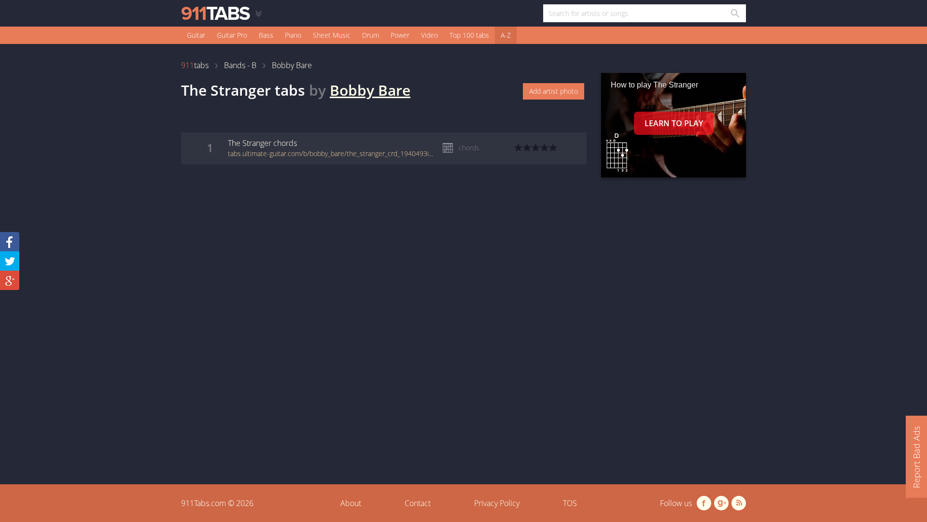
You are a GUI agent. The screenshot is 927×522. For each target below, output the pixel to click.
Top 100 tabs (469, 35)
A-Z (506, 35)
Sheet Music (332, 35)
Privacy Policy (497, 503)
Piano (293, 35)
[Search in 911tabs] (734, 13)
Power (400, 35)
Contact (418, 503)
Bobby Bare (370, 90)
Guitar (196, 35)
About (350, 503)
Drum (370, 35)
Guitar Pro (232, 35)
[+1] (9, 280)
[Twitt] (9, 261)
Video (429, 35)
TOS (570, 503)
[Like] (9, 241)
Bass (266, 35)
